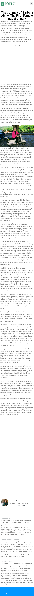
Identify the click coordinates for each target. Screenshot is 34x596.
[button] (31, 3)
